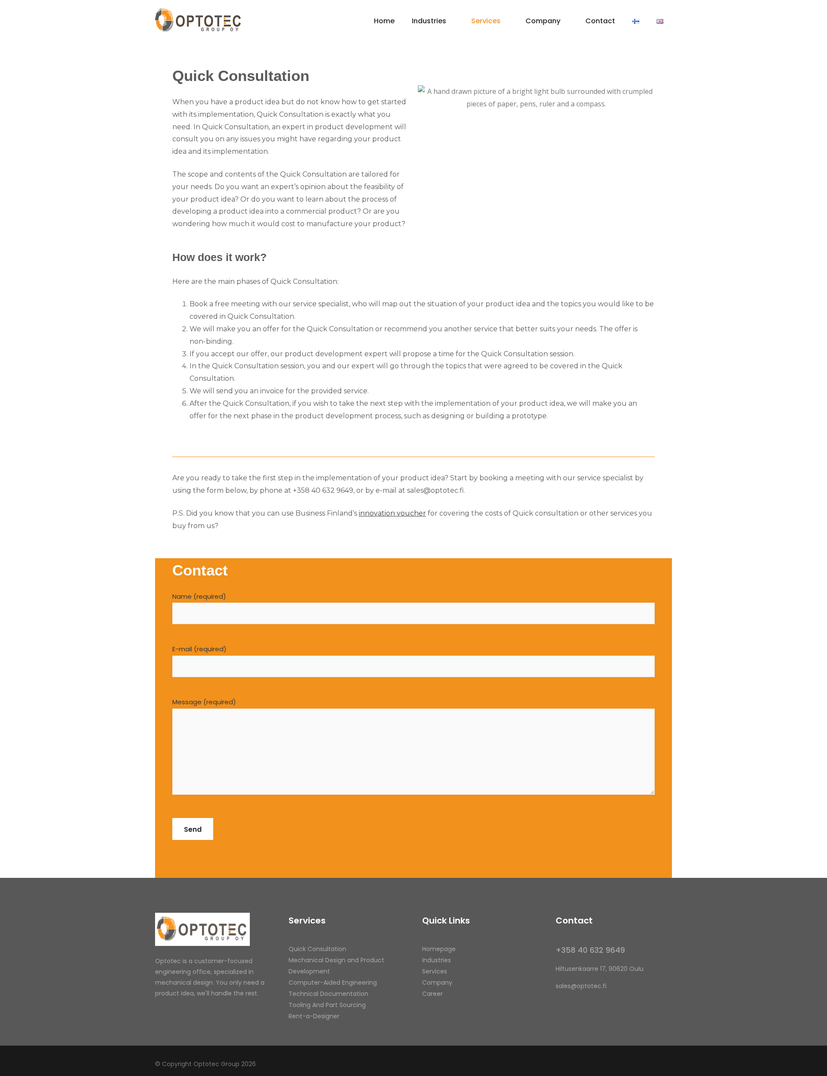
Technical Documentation (328, 993)
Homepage (439, 949)
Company (542, 21)
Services (486, 21)
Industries (429, 21)
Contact (600, 21)
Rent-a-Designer (314, 1016)
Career (432, 993)
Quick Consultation (317, 949)
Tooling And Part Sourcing (327, 1005)
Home (384, 21)
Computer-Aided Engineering (333, 982)
